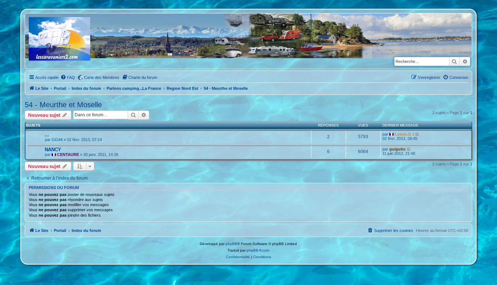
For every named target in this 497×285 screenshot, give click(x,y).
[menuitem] (67, 77)
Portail (60, 88)
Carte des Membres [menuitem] (101, 77)
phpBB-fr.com (258, 250)
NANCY (53, 149)
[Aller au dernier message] (417, 134)
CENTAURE (68, 154)
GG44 (57, 139)
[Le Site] (60, 41)
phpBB (231, 244)
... (47, 134)
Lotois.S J (404, 134)
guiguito (397, 149)
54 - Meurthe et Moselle (63, 105)
